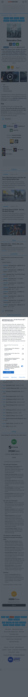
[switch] (22, 349)
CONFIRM (8, 372)
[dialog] (14, 348)
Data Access (14, 377)
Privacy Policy (22, 377)
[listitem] (14, 345)
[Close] (25, 319)
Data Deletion (6, 377)
